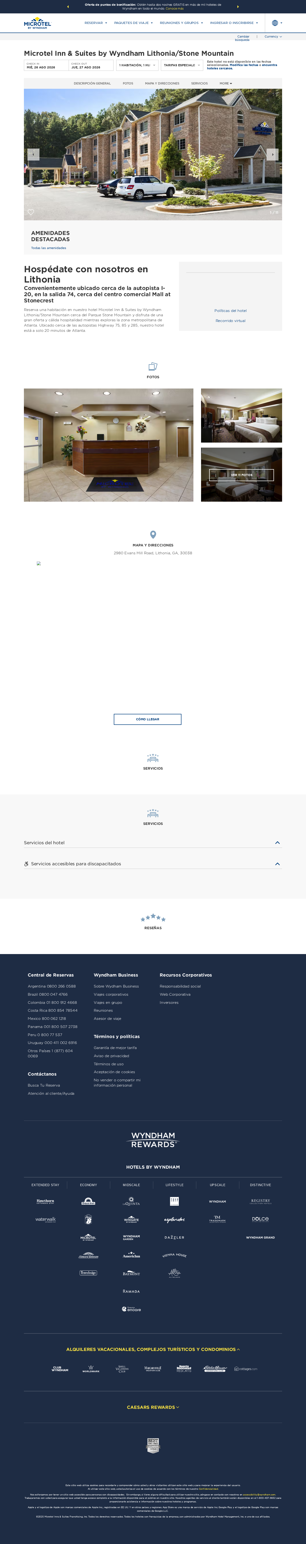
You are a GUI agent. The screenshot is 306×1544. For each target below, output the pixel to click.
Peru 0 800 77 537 (45, 1035)
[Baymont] (131, 1274)
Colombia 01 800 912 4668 (52, 1002)
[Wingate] (131, 1220)
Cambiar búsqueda (242, 38)
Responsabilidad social (180, 986)
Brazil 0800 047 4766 (48, 994)
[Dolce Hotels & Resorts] (260, 1220)
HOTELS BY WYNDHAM (153, 1167)
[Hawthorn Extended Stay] (45, 1202)
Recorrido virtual (231, 321)
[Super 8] (88, 1220)
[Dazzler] (174, 1238)
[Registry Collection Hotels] (260, 1202)
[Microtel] (88, 1238)
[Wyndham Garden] (131, 1238)
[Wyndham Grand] (260, 1238)
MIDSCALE (131, 1185)
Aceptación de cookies (114, 1072)
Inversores (169, 1002)
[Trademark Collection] (217, 1220)
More (225, 83)
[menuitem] (96, 23)
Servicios (199, 83)
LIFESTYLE (175, 1185)
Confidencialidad (208, 1489)
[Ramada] (131, 1292)
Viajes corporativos (111, 994)
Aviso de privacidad (111, 1056)
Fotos (128, 83)
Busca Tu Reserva (44, 1085)
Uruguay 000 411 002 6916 (52, 1043)
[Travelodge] (88, 1274)
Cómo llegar (147, 719)
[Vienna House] (174, 1256)
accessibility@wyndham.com (259, 1494)
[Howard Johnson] (88, 1256)
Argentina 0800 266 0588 (52, 986)
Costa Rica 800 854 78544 (52, 1010)
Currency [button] (271, 36)
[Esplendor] (174, 1220)
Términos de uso (109, 1064)
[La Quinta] (131, 1202)
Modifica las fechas (244, 65)
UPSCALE (218, 1185)
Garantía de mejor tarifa (115, 1048)
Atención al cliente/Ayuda (51, 1093)
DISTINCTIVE (260, 1185)
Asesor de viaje (107, 1018)
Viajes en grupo (108, 1002)
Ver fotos (241, 475)
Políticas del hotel (230, 311)
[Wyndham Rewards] (153, 1140)
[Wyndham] (217, 1202)
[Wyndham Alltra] (174, 1274)
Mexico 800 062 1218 (47, 1018)
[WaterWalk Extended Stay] (45, 1220)
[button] (68, 6)
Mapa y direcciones (162, 83)
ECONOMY (88, 1185)
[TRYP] (174, 1202)
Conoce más (175, 8)
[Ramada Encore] (131, 1310)
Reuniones (103, 1010)
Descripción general (92, 83)
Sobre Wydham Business (116, 986)
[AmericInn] (131, 1256)
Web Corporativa (175, 994)
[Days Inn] (88, 1202)
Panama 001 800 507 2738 (52, 1027)
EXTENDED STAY (45, 1185)
